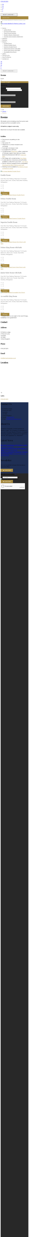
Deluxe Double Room (10, 45)
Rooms (4, 41)
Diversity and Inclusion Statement (13, 36)
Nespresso (14, 151)
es (3, 7)
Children (3, 98)
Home (4, 28)
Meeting (4, 38)
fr (2, 9)
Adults (2, 92)
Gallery (4, 53)
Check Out (4, 90)
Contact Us (5, 59)
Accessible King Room (10, 52)
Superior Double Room (10, 47)
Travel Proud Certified (10, 33)
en (3, 6)
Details (5, 193)
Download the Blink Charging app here (13, 165)
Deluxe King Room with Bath (12, 48)
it (2, 11)
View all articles (5, 455)
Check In (3, 88)
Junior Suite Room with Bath (12, 50)
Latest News (7, 30)
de (3, 4)
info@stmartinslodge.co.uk (8, 358)
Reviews (4, 40)
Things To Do (6, 55)
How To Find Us (6, 57)
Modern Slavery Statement (11, 35)
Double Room (8, 43)
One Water (23, 158)
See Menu (25, 161)
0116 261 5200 (4, 1)
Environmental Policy (10, 31)
